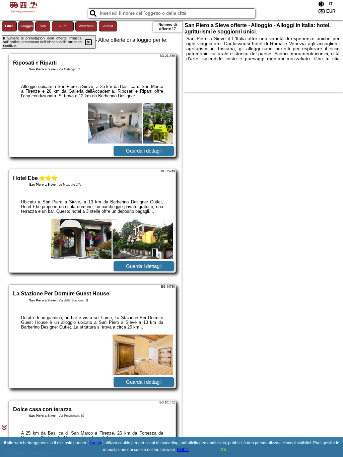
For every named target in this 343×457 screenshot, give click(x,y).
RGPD (183, 449)
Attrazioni (86, 26)
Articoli (108, 26)
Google (95, 443)
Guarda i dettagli (143, 151)
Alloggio (26, 26)
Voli (43, 26)
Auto (63, 26)
